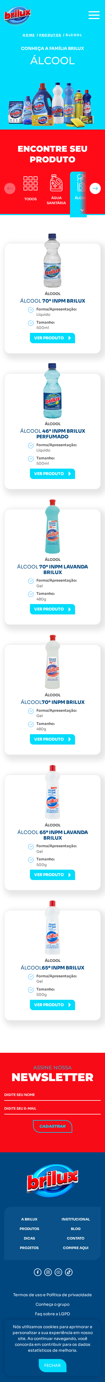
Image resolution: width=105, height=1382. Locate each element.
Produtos (50, 35)
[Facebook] (37, 1272)
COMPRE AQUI (75, 1248)
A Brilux (29, 1219)
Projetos (29, 1248)
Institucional (76, 1219)
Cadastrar (52, 1126)
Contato (75, 1238)
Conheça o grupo (52, 1304)
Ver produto (49, 337)
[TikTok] (69, 1272)
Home (29, 35)
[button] (95, 188)
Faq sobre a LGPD (52, 1313)
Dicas (29, 1238)
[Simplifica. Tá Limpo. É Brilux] (18, 16)
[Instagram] (48, 1272)
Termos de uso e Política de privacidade (52, 1294)
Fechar (52, 1365)
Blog (76, 1229)
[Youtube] (58, 1272)
